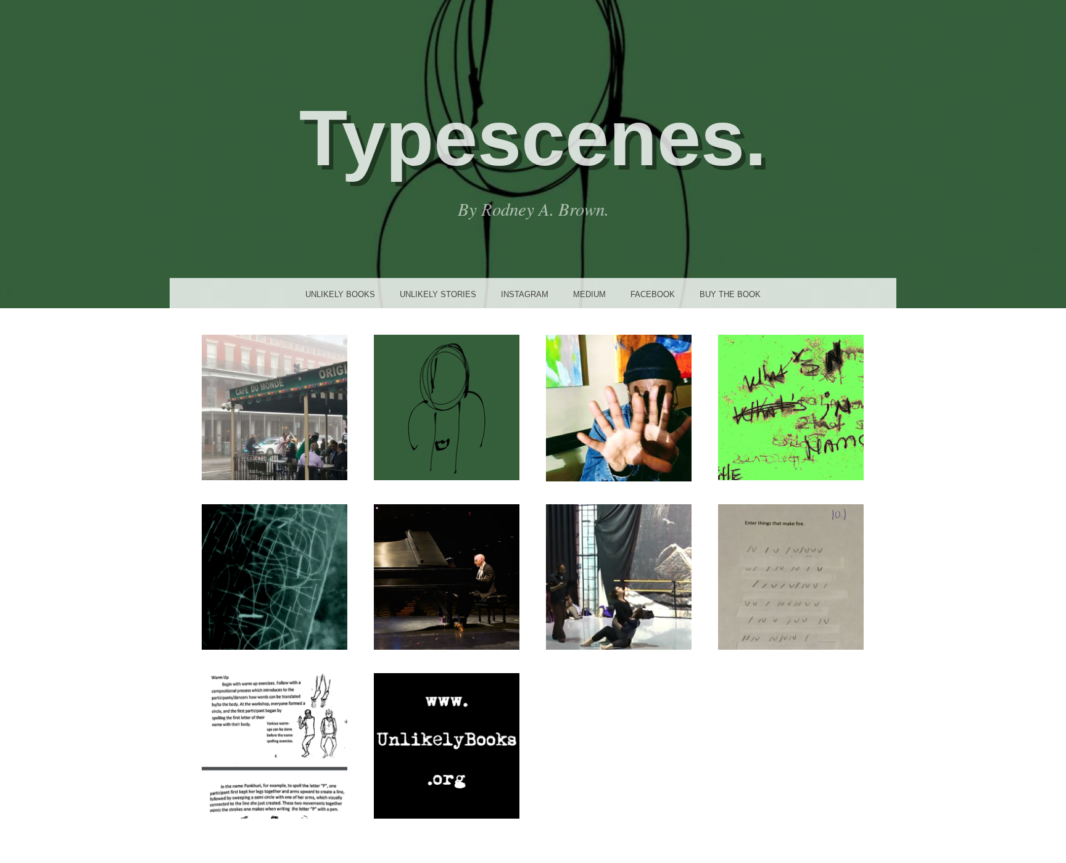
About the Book (446, 407)
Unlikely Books (340, 294)
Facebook (652, 294)
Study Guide (790, 407)
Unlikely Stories (438, 294)
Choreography (618, 576)
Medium (589, 294)
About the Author (618, 407)
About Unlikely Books (446, 745)
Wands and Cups (790, 576)
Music (447, 576)
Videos (274, 576)
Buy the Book (730, 294)
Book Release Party (274, 406)
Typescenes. (533, 138)
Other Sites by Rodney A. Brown (274, 745)
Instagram (524, 294)
